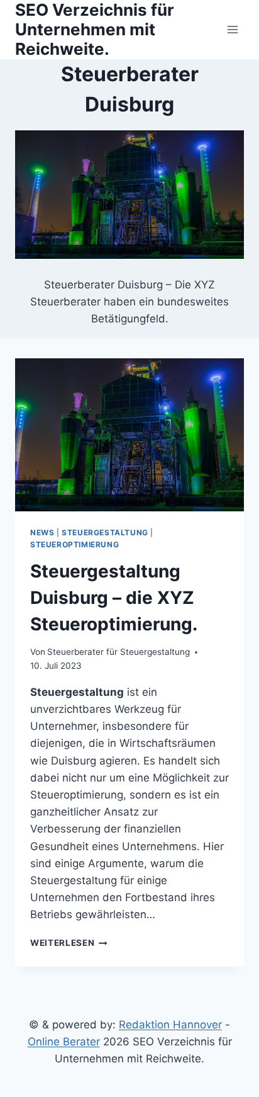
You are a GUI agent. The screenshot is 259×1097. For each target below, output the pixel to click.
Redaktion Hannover (170, 1024)
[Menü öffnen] (232, 29)
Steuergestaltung (105, 532)
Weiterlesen (68, 943)
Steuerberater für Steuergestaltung (118, 652)
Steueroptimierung (74, 544)
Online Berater (64, 1041)
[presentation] (129, 434)
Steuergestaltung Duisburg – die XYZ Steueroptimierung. (113, 597)
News (42, 532)
